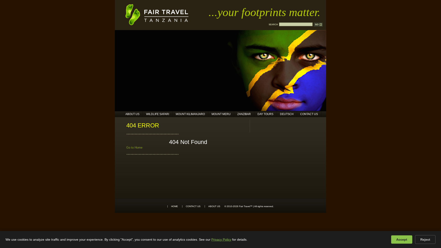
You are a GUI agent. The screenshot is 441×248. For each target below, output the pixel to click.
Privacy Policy (221, 239)
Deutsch (287, 114)
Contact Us (309, 114)
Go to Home (134, 147)
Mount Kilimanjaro (190, 114)
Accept (401, 239)
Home (174, 206)
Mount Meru (221, 114)
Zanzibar (244, 114)
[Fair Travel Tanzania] (157, 24)
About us (132, 114)
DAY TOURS (265, 114)
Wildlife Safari (157, 114)
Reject (425, 239)
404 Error (142, 125)
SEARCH (273, 24)
